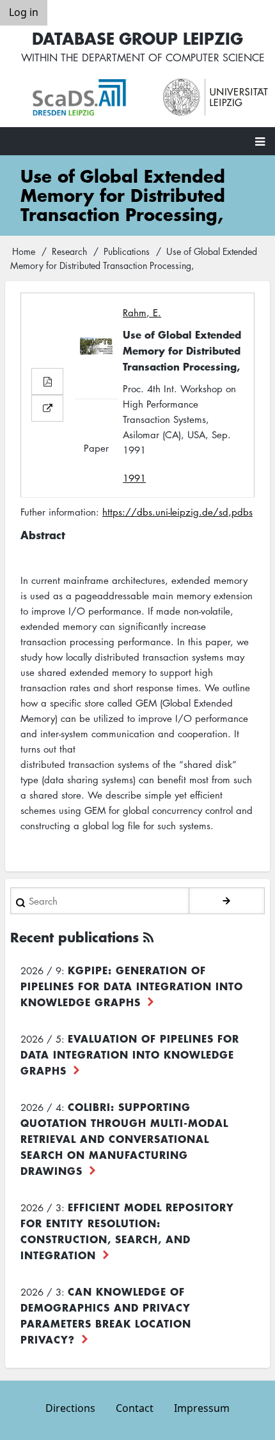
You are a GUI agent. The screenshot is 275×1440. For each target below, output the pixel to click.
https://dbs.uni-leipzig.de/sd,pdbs (177, 511)
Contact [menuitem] (134, 1408)
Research (69, 251)
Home (23, 251)
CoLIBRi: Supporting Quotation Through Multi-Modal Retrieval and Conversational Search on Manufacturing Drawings (124, 1138)
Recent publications (74, 937)
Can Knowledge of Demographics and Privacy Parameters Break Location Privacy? (105, 1315)
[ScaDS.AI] (85, 97)
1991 (134, 477)
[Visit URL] (47, 408)
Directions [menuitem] (70, 1408)
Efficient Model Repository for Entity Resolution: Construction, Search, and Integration (127, 1230)
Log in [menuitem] (23, 12)
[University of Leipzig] (216, 97)
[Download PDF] (47, 381)
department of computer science (173, 57)
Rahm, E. (142, 312)
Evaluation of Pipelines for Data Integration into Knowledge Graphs (129, 1054)
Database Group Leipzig (137, 38)
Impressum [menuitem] (202, 1408)
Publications (127, 251)
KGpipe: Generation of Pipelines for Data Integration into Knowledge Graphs (131, 985)
